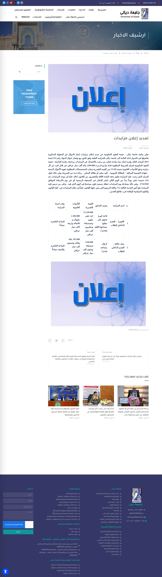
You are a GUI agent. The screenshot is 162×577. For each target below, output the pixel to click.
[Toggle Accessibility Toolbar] (5, 571)
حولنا (91, 10)
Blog (137, 53)
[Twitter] (18, 2)
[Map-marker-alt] (21, 2)
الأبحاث (61, 10)
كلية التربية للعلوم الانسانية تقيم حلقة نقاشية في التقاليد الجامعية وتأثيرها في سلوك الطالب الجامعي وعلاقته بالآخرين (73, 359)
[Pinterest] (50, 340)
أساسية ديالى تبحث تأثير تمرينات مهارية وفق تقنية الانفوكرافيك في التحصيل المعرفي (100, 412)
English (26, 17)
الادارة (82, 10)
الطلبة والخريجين (54, 17)
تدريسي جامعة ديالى (75, 17)
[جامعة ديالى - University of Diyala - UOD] (134, 13)
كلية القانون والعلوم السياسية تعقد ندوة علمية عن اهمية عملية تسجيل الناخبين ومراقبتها (65, 412)
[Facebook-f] (7, 2)
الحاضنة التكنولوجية (44, 10)
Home (146, 53)
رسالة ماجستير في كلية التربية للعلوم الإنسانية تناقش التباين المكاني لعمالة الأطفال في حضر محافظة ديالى (133, 412)
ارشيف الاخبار (127, 53)
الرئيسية (102, 10)
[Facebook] (63, 340)
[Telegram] (4, 2)
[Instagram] (14, 2)
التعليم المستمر (23, 10)
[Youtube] (11, 2)
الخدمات (38, 17)
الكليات (72, 10)
